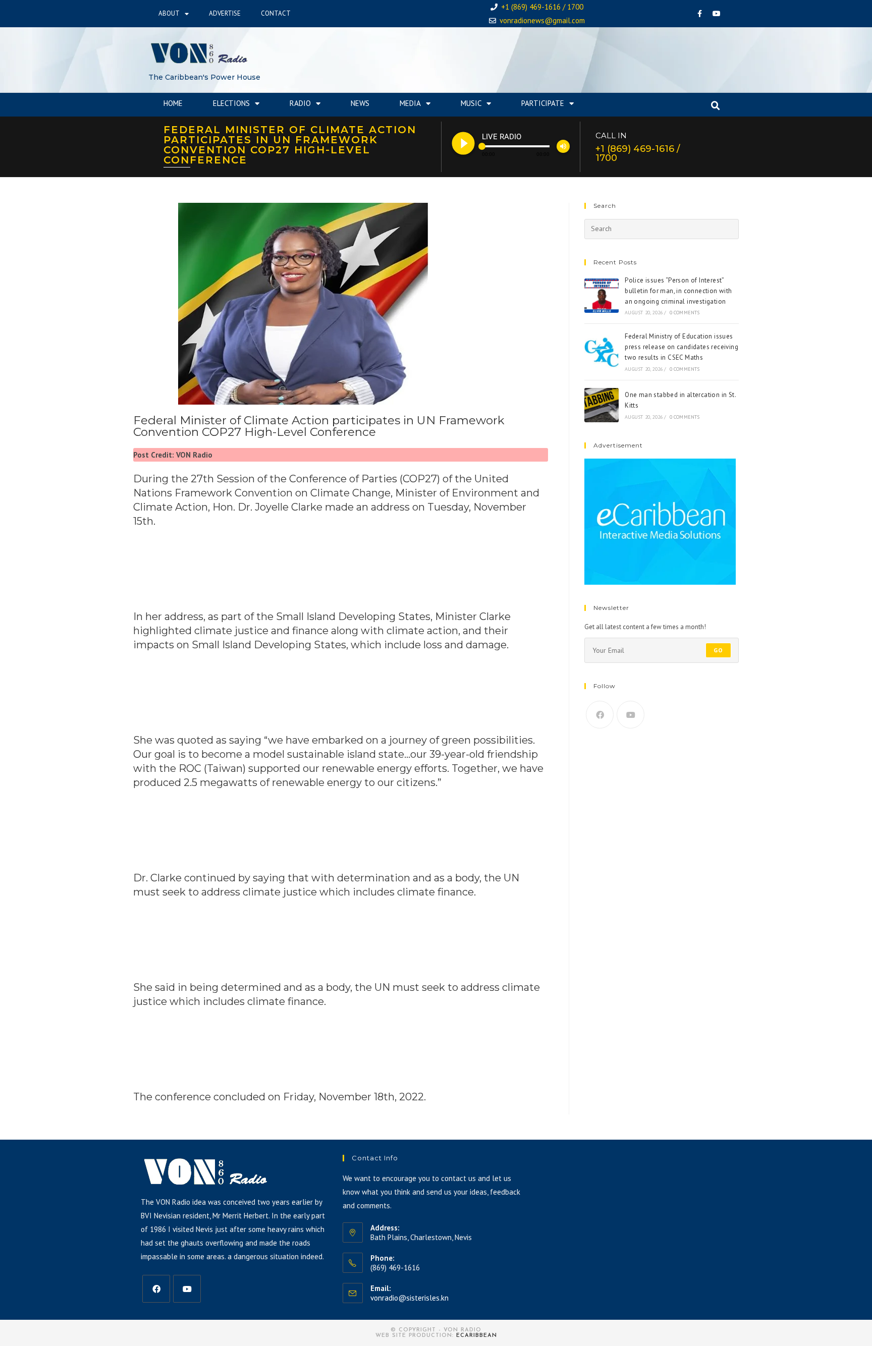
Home (173, 103)
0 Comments (685, 312)
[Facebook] (700, 14)
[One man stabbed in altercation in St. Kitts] (601, 405)
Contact (276, 13)
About (169, 13)
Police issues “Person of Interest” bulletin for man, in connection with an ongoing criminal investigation (678, 291)
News (360, 103)
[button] (715, 106)
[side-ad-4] (660, 521)
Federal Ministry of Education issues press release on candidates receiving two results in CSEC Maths (681, 347)
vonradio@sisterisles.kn (409, 1298)
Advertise (225, 13)
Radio (300, 103)
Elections (231, 103)
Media (410, 103)
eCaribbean (476, 1335)
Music (471, 103)
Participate (542, 103)
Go (718, 650)
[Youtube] (717, 14)
